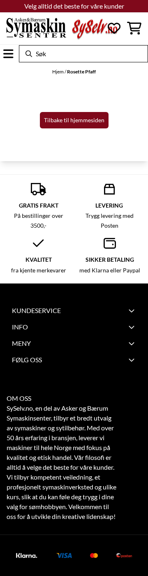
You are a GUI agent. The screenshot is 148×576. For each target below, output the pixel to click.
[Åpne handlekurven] (134, 28)
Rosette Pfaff (81, 72)
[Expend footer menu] (133, 327)
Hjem (58, 72)
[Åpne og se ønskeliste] (114, 28)
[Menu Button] (8, 54)
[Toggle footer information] (133, 310)
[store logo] (61, 28)
